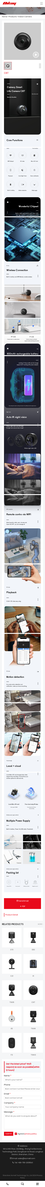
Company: (9, 1103)
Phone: (7, 1085)
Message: (9, 1112)
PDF (23, 906)
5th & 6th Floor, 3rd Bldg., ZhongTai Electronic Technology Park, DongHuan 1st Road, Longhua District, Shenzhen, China (22, 1152)
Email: (7, 1094)
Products (13, 16)
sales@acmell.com (26, 1158)
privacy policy (31, 1134)
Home (4, 16)
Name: (7, 1076)
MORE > (40, 924)
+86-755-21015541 (25, 1162)
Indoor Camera (25, 16)
